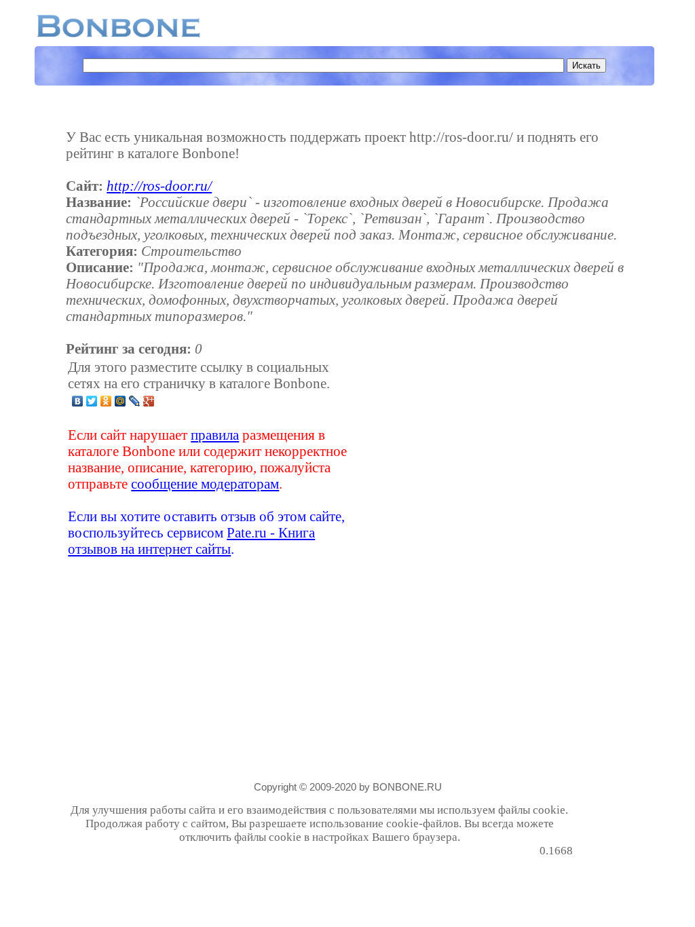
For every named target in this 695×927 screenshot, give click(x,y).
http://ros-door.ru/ (159, 185)
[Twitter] (92, 401)
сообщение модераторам (205, 483)
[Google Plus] (149, 401)
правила (215, 434)
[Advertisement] (465, 458)
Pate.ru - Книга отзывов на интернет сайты (191, 540)
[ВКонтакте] (78, 401)
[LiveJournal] (135, 401)
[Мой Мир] (120, 401)
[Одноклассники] (106, 401)
